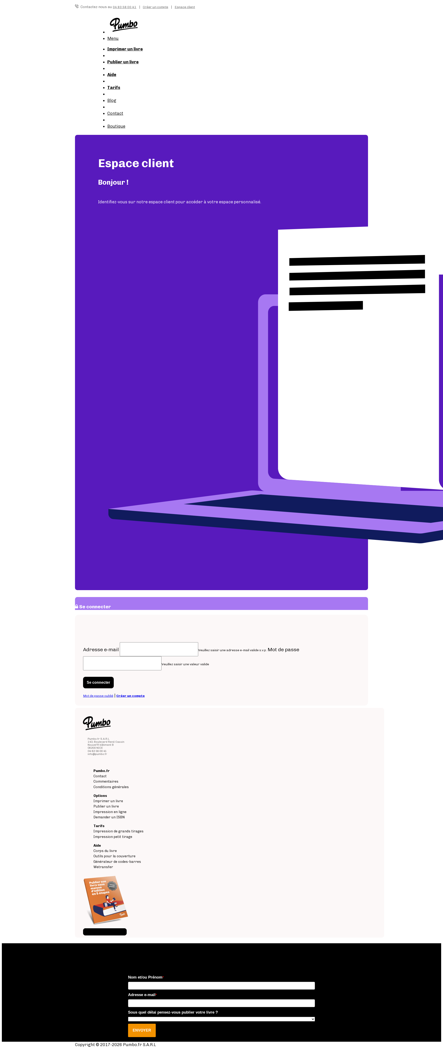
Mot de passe (283, 649)
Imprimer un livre (108, 801)
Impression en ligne (109, 812)
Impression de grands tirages (118, 831)
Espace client (185, 7)
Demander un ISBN (109, 817)
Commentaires (105, 781)
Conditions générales (111, 787)
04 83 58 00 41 (124, 7)
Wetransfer (103, 867)
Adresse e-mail (101, 649)
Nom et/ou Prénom (146, 977)
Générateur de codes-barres (117, 862)
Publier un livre (106, 806)
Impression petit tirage (112, 837)
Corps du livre (105, 851)
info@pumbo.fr (97, 754)
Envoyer (142, 1030)
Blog (111, 100)
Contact (115, 113)
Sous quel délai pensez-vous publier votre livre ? (173, 1012)
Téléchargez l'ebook (105, 932)
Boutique (116, 126)
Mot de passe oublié (98, 696)
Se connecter (98, 682)
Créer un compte (155, 7)
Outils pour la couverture (114, 856)
